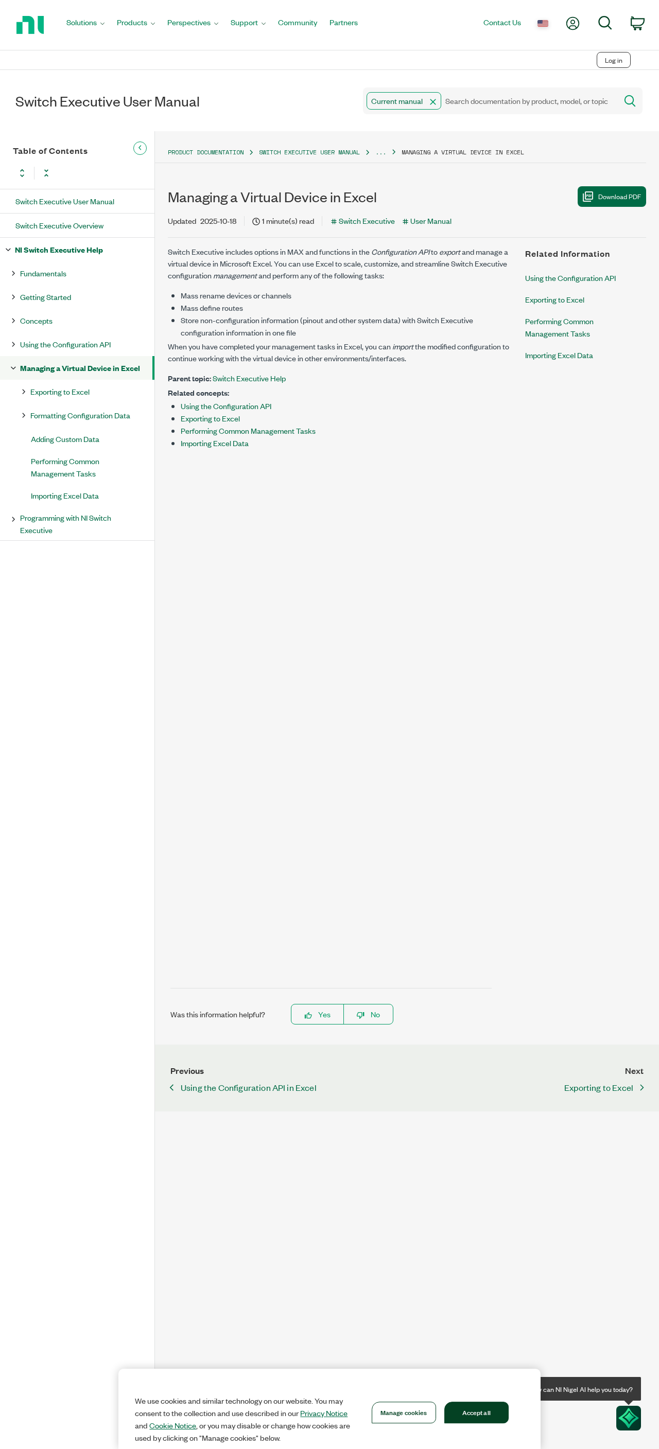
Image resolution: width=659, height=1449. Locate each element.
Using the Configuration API (65, 344)
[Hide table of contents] (140, 148)
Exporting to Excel (60, 391)
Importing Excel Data (65, 495)
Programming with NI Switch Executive (65, 523)
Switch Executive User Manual (64, 201)
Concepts (36, 320)
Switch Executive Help (249, 378)
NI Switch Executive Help (59, 249)
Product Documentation (206, 152)
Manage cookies (403, 1412)
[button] (433, 102)
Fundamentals (43, 273)
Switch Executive (367, 220)
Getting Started (45, 296)
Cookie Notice (172, 1425)
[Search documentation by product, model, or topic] (629, 101)
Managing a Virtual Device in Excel (80, 367)
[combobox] (489, 100)
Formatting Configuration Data (80, 415)
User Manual (431, 220)
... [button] (380, 152)
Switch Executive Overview (59, 225)
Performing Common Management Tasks (65, 467)
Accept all (476, 1412)
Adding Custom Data (65, 438)
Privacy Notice (324, 1413)
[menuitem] (85, 25)
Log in (613, 60)
